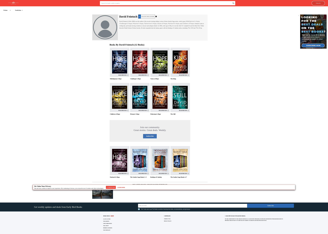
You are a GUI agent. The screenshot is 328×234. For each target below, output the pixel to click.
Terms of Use (167, 218)
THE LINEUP (106, 225)
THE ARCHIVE (106, 221)
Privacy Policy (167, 221)
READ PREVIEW (122, 75)
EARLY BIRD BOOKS (107, 223)
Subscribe (318, 3)
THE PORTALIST (106, 230)
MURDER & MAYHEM (107, 227)
